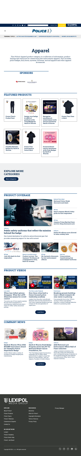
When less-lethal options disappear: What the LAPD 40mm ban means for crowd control (15, 296)
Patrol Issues (57, 291)
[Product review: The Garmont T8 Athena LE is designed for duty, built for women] (31, 247)
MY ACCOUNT (62, 25)
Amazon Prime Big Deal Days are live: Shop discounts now (64, 223)
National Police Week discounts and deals (62, 202)
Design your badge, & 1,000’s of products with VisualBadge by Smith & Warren (31, 119)
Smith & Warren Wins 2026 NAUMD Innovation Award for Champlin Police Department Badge (15, 347)
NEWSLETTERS (54, 25)
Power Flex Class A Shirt (68, 117)
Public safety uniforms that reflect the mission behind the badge (27, 231)
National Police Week (59, 199)
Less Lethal (7, 291)
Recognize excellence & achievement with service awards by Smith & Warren (50, 119)
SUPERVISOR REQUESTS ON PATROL (49, 36)
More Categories (11, 179)
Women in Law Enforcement (29, 254)
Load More (40, 312)
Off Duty (56, 209)
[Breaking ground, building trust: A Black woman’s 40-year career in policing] (65, 282)
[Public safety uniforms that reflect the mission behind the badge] (28, 212)
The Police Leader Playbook (36, 291)
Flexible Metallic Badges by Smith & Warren (12, 148)
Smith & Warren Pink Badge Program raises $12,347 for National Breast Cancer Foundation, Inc (40, 347)
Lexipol (14, 449)
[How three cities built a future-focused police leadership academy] (40, 282)
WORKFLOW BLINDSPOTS (69, 36)
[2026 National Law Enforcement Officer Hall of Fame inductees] (65, 334)
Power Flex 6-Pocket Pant (11, 117)
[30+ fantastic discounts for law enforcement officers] (49, 247)
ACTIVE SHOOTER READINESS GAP (27, 36)
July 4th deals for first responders (12, 257)
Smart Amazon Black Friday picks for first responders (64, 212)
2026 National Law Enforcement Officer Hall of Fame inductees (65, 347)
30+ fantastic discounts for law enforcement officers (49, 258)
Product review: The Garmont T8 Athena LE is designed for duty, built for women (31, 258)
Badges (6, 342)
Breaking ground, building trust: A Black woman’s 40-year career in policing (64, 295)
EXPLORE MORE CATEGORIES (14, 172)
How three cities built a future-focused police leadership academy (38, 295)
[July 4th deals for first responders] (12, 247)
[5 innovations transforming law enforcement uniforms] (68, 247)
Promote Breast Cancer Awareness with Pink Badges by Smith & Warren (49, 150)
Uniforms (6, 228)
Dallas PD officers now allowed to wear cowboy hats (65, 233)
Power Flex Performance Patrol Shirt (29, 148)
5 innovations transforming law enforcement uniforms (68, 258)
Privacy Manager (59, 408)
